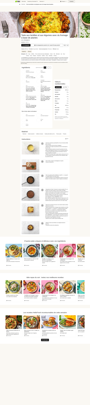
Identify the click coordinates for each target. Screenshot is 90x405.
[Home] (19, 4)
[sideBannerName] (61, 71)
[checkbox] (21, 42)
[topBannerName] (45, 8)
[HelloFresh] (17, 1)
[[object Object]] (65, 45)
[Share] (68, 45)
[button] (63, 1)
